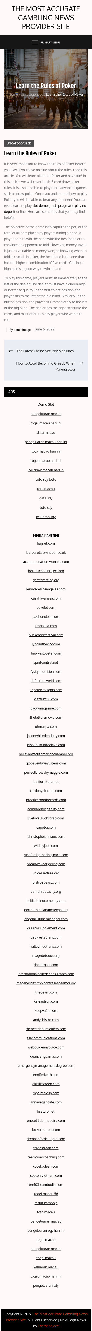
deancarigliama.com (46, 1056)
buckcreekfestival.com (46, 635)
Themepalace (48, 1326)
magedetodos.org (45, 955)
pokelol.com (46, 607)
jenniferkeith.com (46, 1075)
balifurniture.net (46, 781)
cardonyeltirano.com (46, 791)
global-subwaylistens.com (46, 763)
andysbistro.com (46, 1020)
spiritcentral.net (46, 662)
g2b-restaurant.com (46, 937)
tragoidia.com (46, 626)
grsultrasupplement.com (46, 928)
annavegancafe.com (46, 1102)
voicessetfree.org (46, 873)
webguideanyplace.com (46, 1047)
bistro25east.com (46, 882)
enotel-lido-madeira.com (46, 1120)
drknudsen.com (46, 1001)
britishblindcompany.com (46, 900)
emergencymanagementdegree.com (46, 1065)
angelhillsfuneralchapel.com (46, 919)
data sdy (45, 498)
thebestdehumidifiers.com (46, 1029)
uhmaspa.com (46, 726)
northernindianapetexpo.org (46, 910)
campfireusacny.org (46, 891)
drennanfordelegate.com (46, 1139)
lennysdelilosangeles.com (45, 589)
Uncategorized (19, 143)
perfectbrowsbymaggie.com (46, 772)
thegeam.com (46, 992)
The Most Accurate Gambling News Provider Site (46, 17)
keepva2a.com (46, 1010)
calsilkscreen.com (45, 1084)
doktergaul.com (46, 965)
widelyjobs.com (46, 846)
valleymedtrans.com (46, 946)
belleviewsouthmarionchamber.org (46, 754)
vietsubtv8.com (46, 699)
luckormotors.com (46, 1130)
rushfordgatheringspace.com (46, 855)
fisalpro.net (46, 1111)
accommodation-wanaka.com (46, 562)
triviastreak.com (45, 1148)
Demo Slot (46, 404)
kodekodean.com (46, 1166)
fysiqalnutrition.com (46, 671)
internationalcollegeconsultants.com (46, 974)
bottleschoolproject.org (46, 571)
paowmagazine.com (45, 708)
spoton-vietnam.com (46, 1175)
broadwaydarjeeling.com (46, 864)
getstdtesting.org (46, 580)
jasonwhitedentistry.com (46, 736)
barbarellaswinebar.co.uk (46, 552)
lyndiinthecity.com (46, 644)
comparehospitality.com (45, 809)
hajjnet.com (46, 543)
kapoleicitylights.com (46, 690)
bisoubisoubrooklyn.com (46, 745)
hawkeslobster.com (46, 653)
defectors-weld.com (46, 681)
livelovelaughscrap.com (46, 818)
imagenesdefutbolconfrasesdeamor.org (46, 983)
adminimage (22, 330)
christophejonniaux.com (46, 836)
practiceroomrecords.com (46, 800)
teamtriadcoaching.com (46, 1157)
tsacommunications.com (46, 1038)
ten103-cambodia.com (46, 1184)
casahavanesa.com (46, 598)
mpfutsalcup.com (46, 1093)
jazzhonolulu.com (46, 616)
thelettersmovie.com (46, 717)
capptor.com (46, 827)
